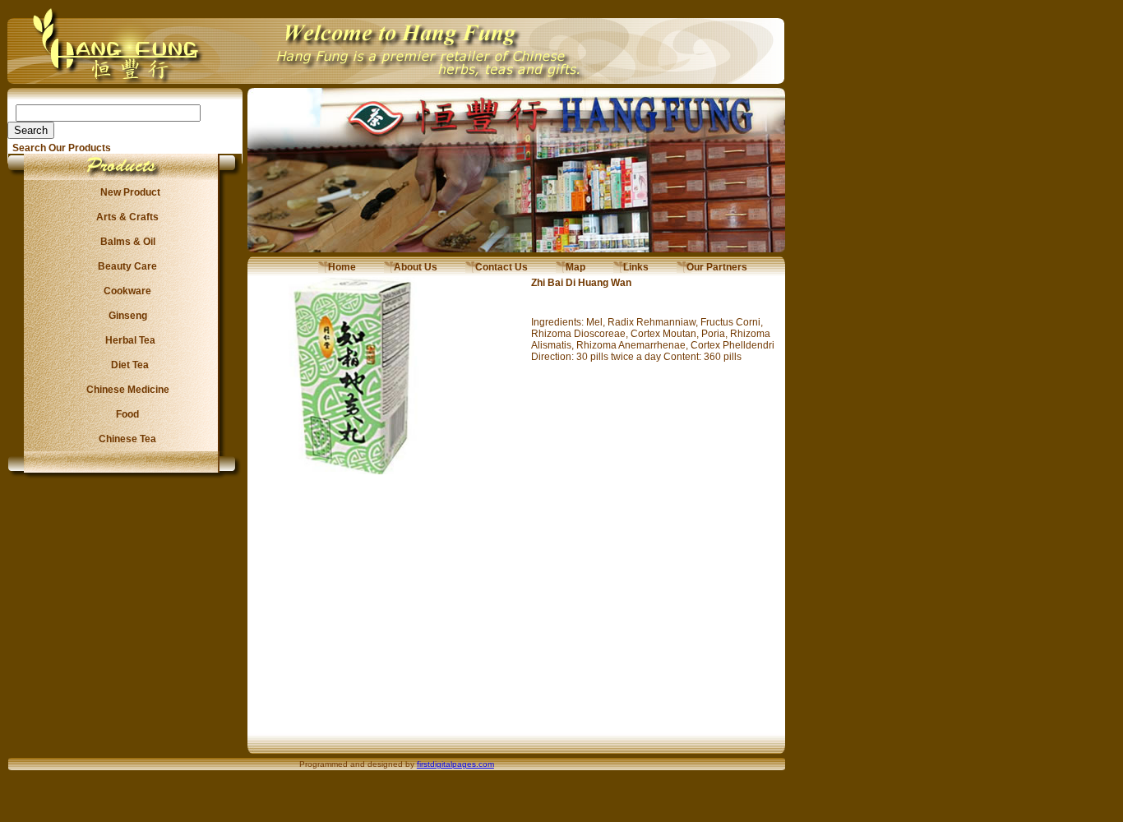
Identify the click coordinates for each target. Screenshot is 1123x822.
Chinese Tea (125, 439)
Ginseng (125, 315)
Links (631, 267)
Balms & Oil (125, 241)
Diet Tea (125, 365)
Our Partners (712, 267)
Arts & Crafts (125, 217)
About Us (410, 267)
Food (125, 414)
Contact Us (496, 267)
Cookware (125, 291)
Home (337, 267)
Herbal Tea (125, 340)
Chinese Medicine (125, 389)
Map (570, 267)
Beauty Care (125, 266)
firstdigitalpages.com (455, 764)
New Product (125, 192)
